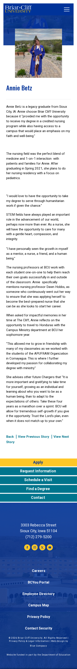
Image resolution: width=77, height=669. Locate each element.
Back (10, 437)
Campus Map (38, 605)
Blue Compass (38, 646)
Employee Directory (38, 594)
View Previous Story (33, 437)
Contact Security (38, 628)
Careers (38, 571)
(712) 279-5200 (38, 537)
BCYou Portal (38, 582)
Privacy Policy (38, 617)
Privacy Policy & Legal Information (29, 641)
